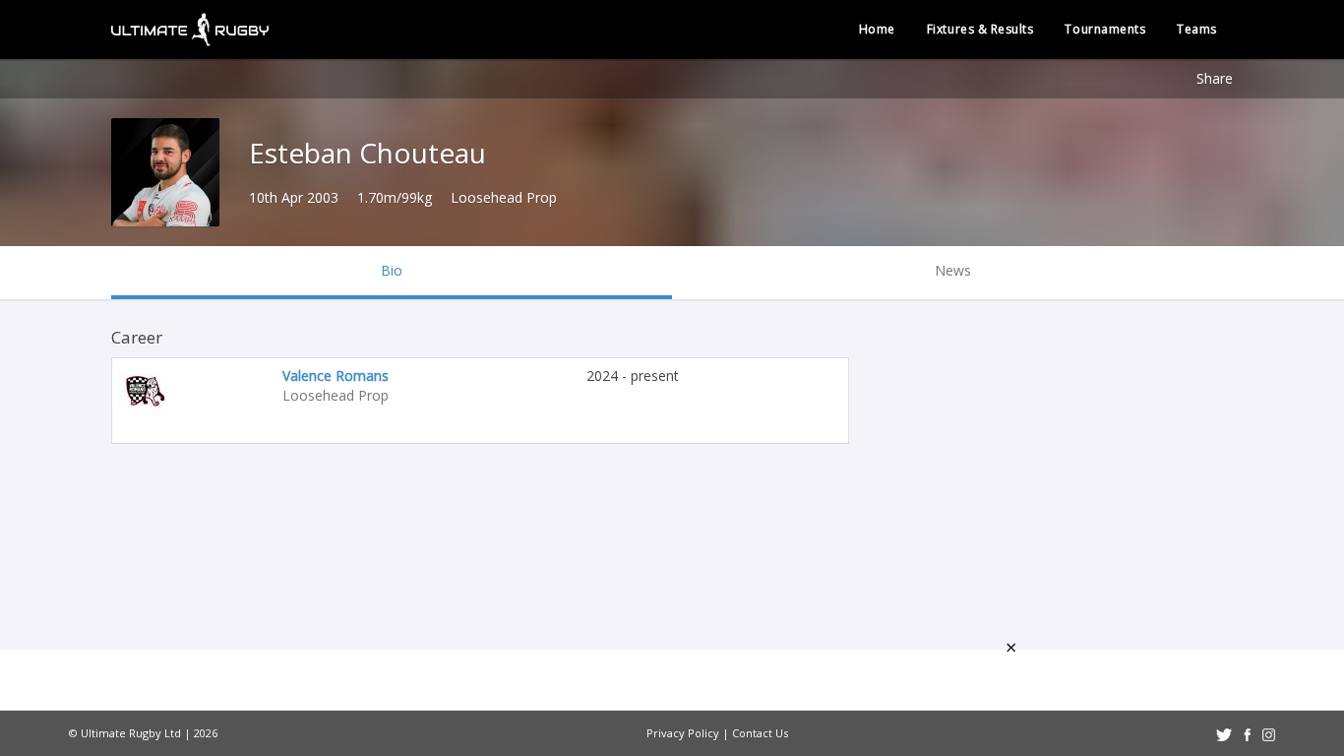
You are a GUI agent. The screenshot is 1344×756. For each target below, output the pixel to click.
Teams (1197, 29)
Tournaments (1105, 29)
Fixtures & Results (980, 29)
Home (877, 29)
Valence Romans (335, 375)
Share (1214, 78)
